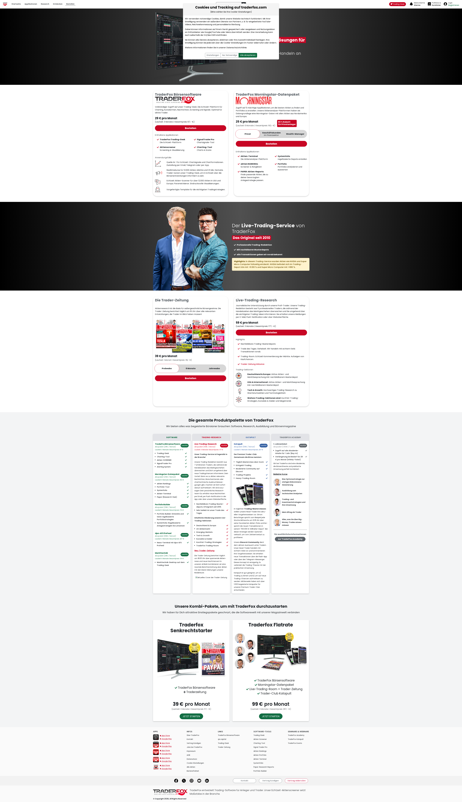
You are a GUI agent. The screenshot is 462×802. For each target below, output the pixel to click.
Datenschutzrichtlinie (236, 47)
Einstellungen (213, 55)
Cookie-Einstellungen (234, 42)
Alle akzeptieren (248, 55)
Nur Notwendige (229, 55)
